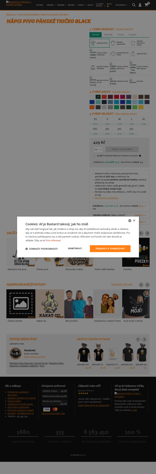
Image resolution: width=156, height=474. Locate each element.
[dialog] (78, 237)
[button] (41, 248)
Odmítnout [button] (75, 248)
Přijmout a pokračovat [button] (110, 248)
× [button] (134, 220)
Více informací (53, 240)
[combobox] (129, 220)
